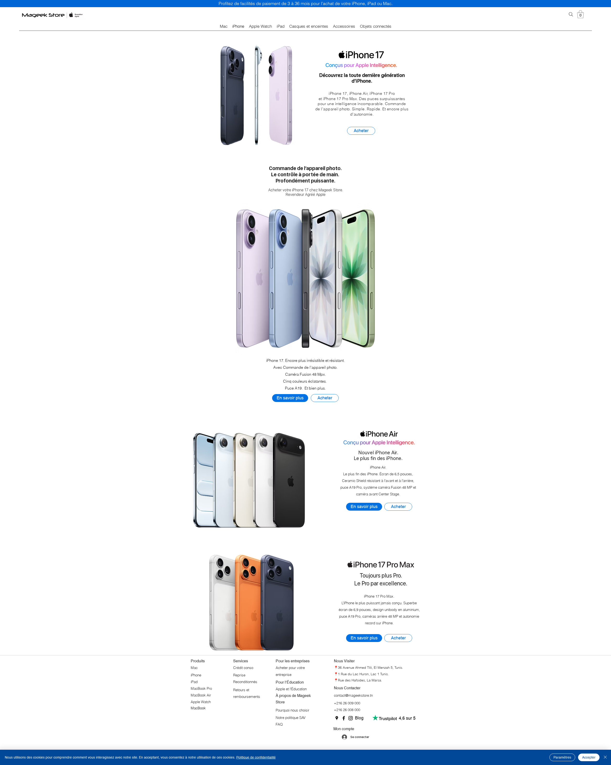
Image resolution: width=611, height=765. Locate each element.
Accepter (588, 757)
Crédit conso (243, 667)
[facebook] (344, 718)
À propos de (286, 695)
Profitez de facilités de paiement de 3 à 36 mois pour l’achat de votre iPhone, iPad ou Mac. (306, 3)
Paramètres (562, 757)
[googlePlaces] (337, 718)
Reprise (239, 675)
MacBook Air (201, 695)
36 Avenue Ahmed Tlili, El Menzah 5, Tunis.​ (370, 667)
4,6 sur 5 (407, 718)
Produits (198, 661)
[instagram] (350, 718)
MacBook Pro (201, 688)
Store (280, 702)
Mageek (304, 695)
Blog (359, 717)
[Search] (571, 14)
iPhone (196, 675)
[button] (580, 14)
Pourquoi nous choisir (292, 710)
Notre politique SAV (291, 717)
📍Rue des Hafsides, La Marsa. (358, 680)
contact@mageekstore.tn (353, 695)
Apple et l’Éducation (291, 689)
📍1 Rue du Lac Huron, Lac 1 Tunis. (361, 674)
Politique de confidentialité (256, 757)
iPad (194, 681)
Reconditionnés (245, 681)
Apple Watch (201, 702)
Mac (194, 667)
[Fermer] (605, 757)
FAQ (279, 724)
